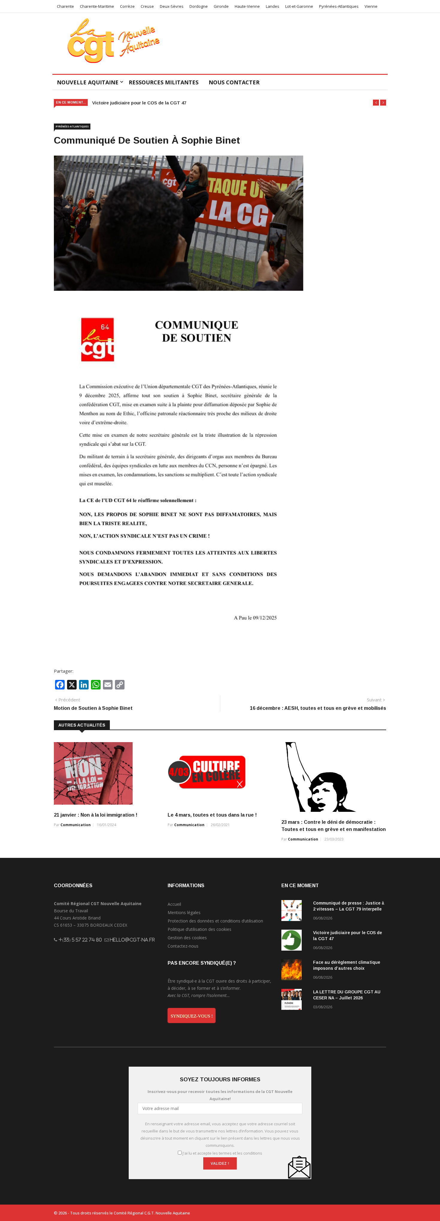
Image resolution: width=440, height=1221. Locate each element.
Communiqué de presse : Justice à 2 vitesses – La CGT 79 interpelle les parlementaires (348, 909)
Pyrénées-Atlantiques (339, 6)
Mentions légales (184, 912)
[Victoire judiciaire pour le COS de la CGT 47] (294, 941)
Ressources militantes (163, 82)
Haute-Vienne (247, 6)
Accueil (174, 904)
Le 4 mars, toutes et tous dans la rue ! (212, 814)
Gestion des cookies (187, 937)
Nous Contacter (234, 82)
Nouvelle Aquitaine (88, 82)
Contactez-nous (183, 946)
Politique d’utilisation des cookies (199, 929)
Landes (272, 6)
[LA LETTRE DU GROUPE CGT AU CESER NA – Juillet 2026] (294, 1000)
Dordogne (198, 6)
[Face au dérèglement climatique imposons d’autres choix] (294, 970)
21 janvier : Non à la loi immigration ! (95, 814)
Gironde (221, 6)
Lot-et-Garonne (299, 6)
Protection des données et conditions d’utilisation (215, 921)
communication (75, 824)
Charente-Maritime (97, 6)
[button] (376, 103)
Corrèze (127, 6)
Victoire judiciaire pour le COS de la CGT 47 (139, 102)
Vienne (371, 6)
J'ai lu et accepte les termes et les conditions (222, 1153)
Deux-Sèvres (171, 6)
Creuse (147, 6)
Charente (65, 6)
